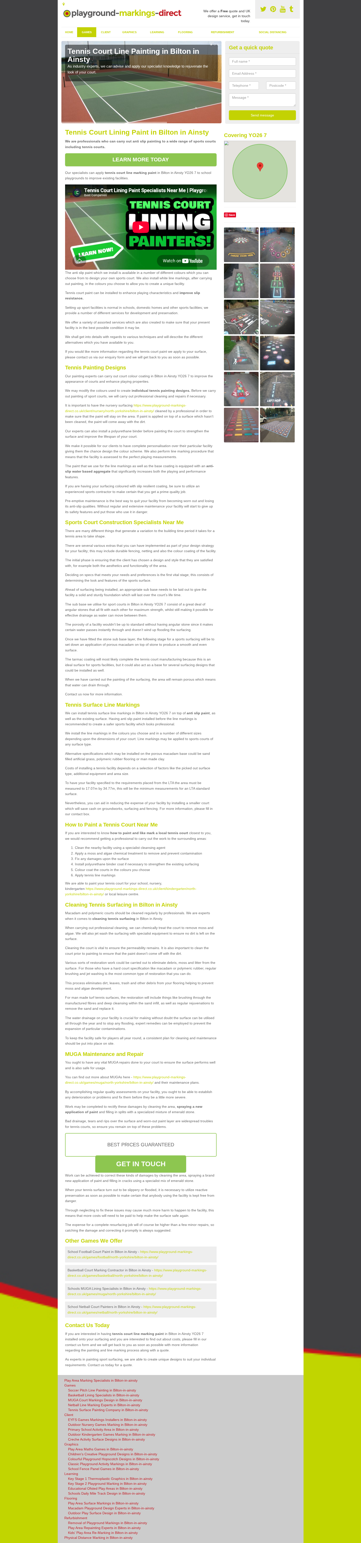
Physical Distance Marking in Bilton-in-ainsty (98, 1538)
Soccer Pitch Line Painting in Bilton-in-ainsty (102, 1390)
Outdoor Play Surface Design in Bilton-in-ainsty (104, 1513)
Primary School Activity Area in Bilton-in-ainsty (103, 1429)
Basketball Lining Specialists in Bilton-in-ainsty (103, 1395)
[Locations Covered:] (64, 4)
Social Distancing (273, 32)
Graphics (129, 32)
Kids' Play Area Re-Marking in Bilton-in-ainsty (103, 1533)
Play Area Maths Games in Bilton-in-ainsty (100, 1449)
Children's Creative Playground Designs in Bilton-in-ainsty (112, 1454)
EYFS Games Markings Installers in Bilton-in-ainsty (107, 1420)
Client (106, 32)
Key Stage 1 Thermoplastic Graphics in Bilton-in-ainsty (110, 1479)
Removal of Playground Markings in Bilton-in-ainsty (107, 1523)
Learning (157, 32)
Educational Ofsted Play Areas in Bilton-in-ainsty (105, 1488)
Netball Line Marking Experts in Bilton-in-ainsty (104, 1405)
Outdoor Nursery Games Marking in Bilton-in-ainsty (107, 1425)
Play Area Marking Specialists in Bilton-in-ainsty (101, 1380)
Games (87, 32)
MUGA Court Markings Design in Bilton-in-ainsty (105, 1400)
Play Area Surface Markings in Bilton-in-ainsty (103, 1503)
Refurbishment (222, 32)
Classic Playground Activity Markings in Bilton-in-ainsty (110, 1464)
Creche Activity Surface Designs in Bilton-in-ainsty (106, 1439)
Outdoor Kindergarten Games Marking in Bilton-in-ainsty (111, 1434)
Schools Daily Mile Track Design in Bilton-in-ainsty (106, 1493)
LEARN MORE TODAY (140, 159)
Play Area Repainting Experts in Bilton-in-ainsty (104, 1528)
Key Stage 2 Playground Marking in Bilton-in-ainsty (107, 1484)
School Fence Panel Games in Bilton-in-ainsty (103, 1469)
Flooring (185, 32)
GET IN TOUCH (141, 1164)
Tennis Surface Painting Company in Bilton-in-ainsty (108, 1410)
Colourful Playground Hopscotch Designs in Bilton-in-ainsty (113, 1459)
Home (69, 32)
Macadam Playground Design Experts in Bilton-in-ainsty (111, 1508)
